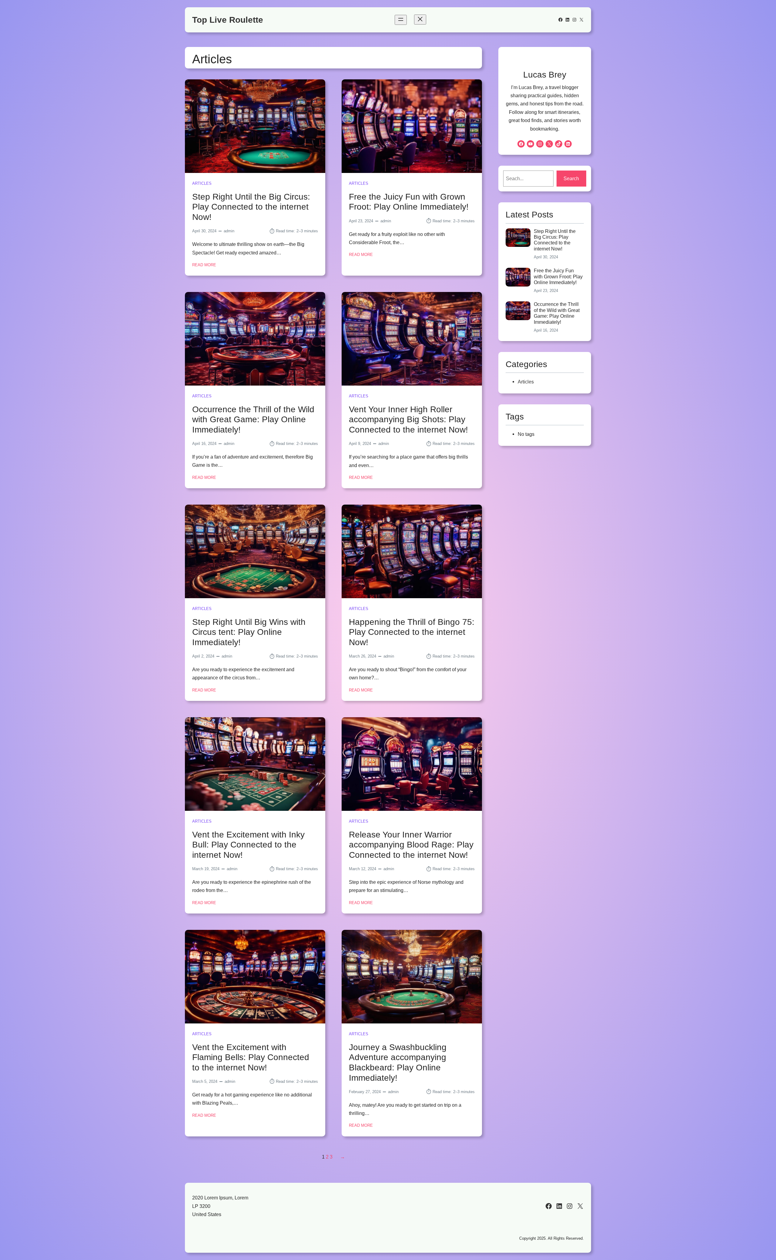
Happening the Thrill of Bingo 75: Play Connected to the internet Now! (411, 632)
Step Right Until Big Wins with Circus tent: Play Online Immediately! (249, 632)
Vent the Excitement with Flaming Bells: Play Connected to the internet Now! (250, 1057)
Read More (204, 265)
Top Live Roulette (227, 20)
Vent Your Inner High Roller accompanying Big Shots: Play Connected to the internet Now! (408, 419)
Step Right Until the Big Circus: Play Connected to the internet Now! (251, 207)
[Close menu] (420, 20)
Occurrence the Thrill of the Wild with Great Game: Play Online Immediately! (253, 419)
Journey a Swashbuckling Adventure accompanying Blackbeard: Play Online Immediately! (398, 1063)
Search (571, 178)
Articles (202, 183)
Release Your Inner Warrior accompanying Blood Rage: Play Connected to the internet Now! (411, 845)
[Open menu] (401, 20)
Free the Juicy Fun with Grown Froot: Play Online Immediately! (409, 202)
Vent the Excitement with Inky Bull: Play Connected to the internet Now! (248, 845)
